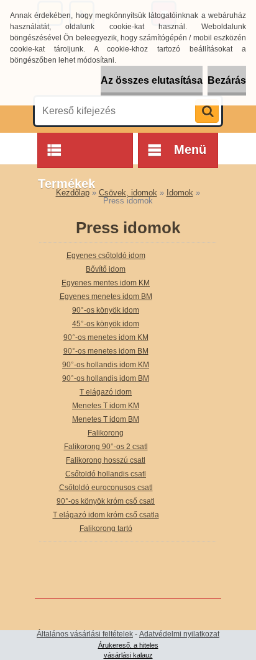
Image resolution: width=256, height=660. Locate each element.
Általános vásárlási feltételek (85, 634)
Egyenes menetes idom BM (106, 296)
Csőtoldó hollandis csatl (105, 474)
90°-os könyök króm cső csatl (106, 501)
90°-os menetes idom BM (106, 351)
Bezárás (227, 80)
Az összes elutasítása (152, 80)
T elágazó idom (106, 392)
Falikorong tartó (106, 528)
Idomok (180, 192)
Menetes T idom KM (105, 405)
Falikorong (106, 433)
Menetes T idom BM (105, 419)
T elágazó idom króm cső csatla (106, 515)
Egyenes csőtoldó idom (105, 255)
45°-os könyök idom (105, 323)
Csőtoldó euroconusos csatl (106, 487)
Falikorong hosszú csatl (105, 460)
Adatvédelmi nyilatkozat (179, 634)
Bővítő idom (106, 269)
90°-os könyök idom (105, 310)
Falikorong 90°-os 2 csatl (106, 446)
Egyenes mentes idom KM (106, 283)
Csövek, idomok (128, 192)
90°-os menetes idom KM (106, 337)
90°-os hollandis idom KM (105, 364)
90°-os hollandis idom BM (105, 378)
